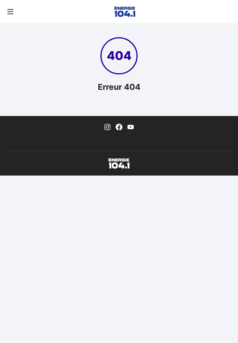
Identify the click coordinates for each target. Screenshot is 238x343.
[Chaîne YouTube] (130, 126)
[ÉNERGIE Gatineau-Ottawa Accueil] (124, 11)
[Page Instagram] (107, 126)
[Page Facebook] (119, 126)
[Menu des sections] (10, 11)
